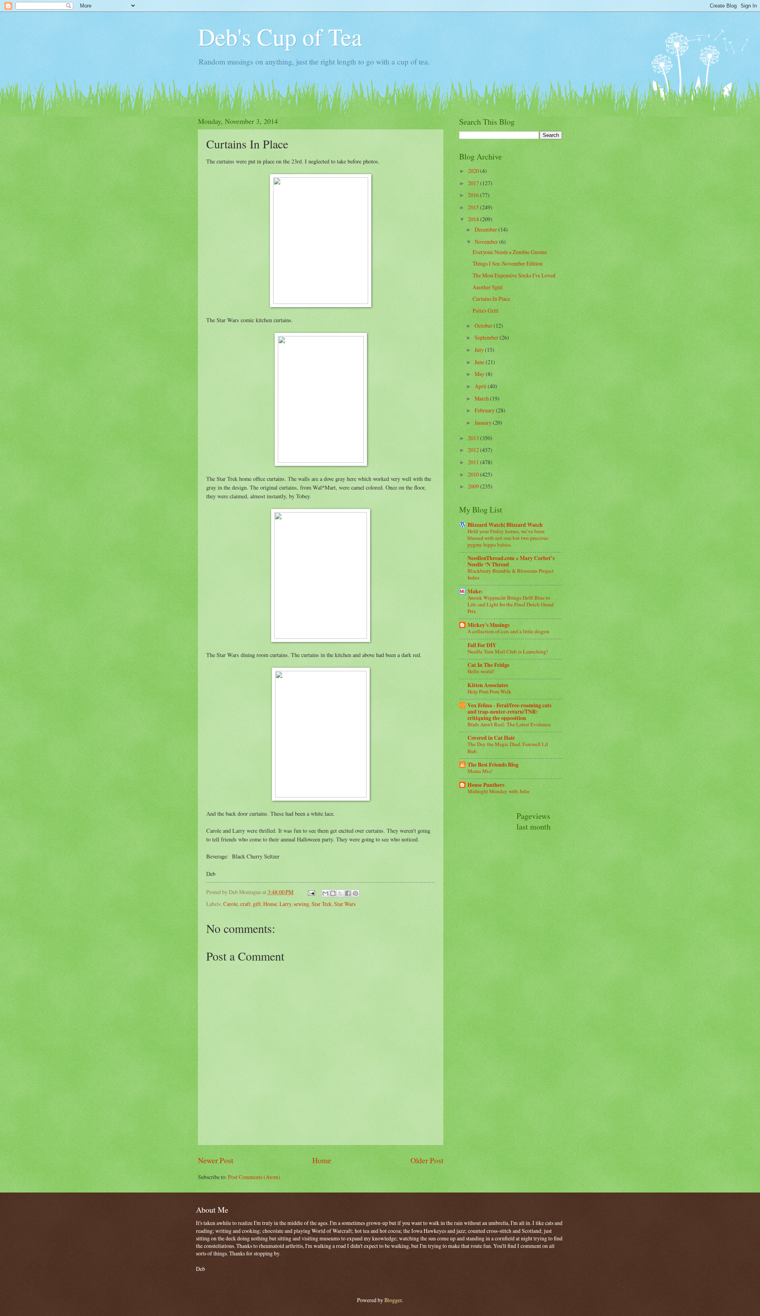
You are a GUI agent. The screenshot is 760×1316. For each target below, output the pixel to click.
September (487, 337)
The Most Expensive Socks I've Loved (514, 275)
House (270, 904)
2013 (474, 438)
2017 (474, 183)
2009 (474, 486)
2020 (474, 171)
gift (257, 904)
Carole (230, 904)
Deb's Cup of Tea (280, 36)
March (482, 398)
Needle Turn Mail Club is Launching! (507, 651)
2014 (474, 219)
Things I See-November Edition (508, 263)
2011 (474, 462)
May (480, 374)
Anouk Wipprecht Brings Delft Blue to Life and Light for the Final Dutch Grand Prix (510, 604)
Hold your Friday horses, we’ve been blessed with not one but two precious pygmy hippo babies (507, 538)
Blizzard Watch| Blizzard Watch (505, 525)
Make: (475, 591)
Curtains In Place (491, 298)
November (487, 241)
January (484, 422)
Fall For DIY (481, 645)
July (480, 349)
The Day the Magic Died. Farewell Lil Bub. (507, 747)
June (480, 362)
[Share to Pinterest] (355, 893)
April (481, 386)
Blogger (393, 1300)
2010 (474, 474)
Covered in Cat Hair (491, 738)
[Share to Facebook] (348, 893)
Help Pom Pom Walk (489, 691)
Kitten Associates (487, 685)
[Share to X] (340, 893)
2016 (474, 195)
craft (245, 904)
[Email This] (325, 893)
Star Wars (344, 904)
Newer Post (215, 1160)
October (484, 325)
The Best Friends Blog (493, 765)
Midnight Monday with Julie (498, 791)
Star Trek (322, 904)
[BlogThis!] (333, 893)
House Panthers (485, 785)
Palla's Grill (485, 310)
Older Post (426, 1160)
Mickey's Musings (488, 625)
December (486, 229)
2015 (474, 207)
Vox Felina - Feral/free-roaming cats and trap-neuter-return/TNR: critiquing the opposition (509, 711)
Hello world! (480, 671)
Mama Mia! (479, 771)
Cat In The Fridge (488, 665)
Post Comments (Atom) (254, 1177)
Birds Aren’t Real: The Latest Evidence (509, 724)
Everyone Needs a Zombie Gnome (510, 252)
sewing (301, 904)
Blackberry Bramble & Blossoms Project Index (510, 574)
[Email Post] (311, 892)
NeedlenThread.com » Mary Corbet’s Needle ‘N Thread (511, 561)
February (485, 410)
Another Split (488, 287)
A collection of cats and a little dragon (508, 631)
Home (321, 1160)
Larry (285, 904)
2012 (474, 450)
